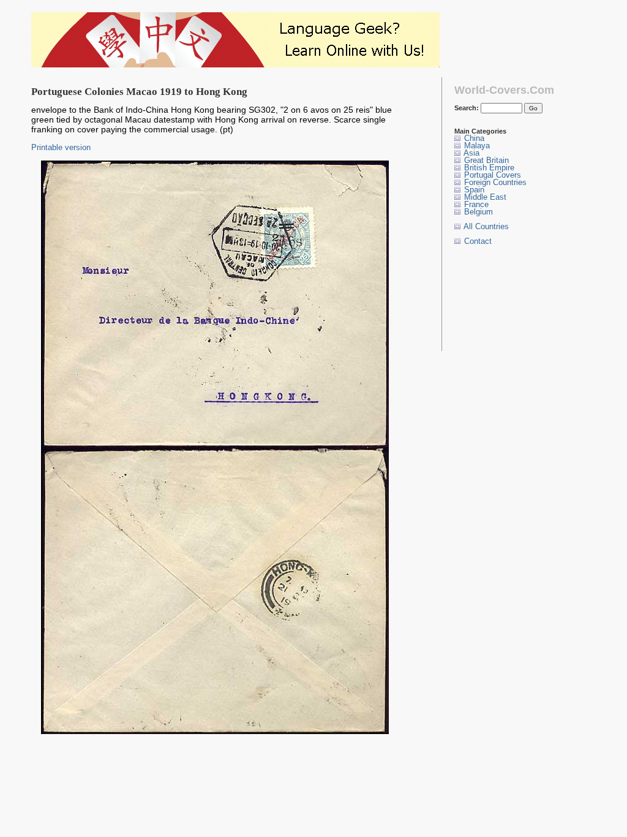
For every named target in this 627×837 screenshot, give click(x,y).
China (473, 138)
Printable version (61, 147)
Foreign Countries (494, 182)
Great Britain (485, 160)
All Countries (485, 226)
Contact (477, 241)
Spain (473, 189)
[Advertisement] (492, 298)
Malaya (476, 145)
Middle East (484, 197)
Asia (470, 152)
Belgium (477, 211)
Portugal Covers (491, 175)
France (475, 204)
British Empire (488, 167)
